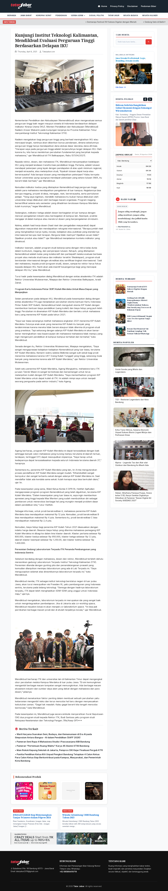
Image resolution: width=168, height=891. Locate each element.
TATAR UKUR (113, 15)
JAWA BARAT (26, 15)
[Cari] (149, 41)
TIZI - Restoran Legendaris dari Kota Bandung (132, 400)
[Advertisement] (134, 254)
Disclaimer (132, 6)
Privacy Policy (117, 6)
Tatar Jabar (78, 886)
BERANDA (11, 15)
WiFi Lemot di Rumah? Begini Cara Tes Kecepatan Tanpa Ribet (139, 318)
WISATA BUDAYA (130, 15)
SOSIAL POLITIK (96, 15)
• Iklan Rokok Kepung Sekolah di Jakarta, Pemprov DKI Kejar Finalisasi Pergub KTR (59, 750)
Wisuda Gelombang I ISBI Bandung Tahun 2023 (80, 816)
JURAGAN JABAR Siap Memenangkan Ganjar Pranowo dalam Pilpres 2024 (32, 816)
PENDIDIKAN (61, 15)
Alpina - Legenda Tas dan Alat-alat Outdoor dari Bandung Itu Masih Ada (132, 463)
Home (104, 6)
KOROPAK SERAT (43, 15)
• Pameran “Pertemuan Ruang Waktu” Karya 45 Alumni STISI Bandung (52, 746)
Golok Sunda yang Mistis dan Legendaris (128, 370)
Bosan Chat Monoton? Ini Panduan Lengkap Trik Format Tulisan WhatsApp (138, 331)
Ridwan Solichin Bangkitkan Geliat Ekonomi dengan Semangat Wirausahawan (134, 108)
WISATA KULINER (150, 15)
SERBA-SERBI (78, 15)
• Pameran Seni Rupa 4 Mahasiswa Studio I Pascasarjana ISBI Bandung (52, 741)
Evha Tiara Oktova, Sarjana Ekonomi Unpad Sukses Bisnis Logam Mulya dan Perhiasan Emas (133, 432)
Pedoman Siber (148, 6)
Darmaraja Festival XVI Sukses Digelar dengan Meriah (99, 22)
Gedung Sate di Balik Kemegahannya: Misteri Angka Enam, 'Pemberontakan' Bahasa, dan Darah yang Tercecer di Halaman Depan (139, 304)
